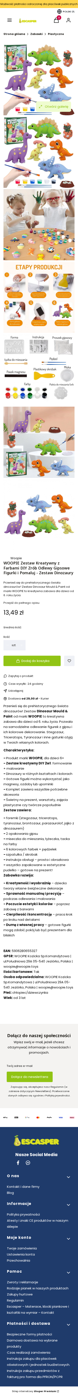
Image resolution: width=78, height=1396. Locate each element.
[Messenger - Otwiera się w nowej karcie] (28, 1162)
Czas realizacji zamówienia (28, 1352)
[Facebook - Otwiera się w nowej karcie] (18, 1162)
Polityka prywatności (23, 1214)
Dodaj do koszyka (35, 660)
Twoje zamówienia (22, 1248)
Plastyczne (56, 34)
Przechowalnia (18, 1260)
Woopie (16, 558)
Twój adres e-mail (19, 1066)
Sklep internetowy (34, 1391)
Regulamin (15, 1300)
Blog (10, 1192)
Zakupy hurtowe (20, 1294)
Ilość (6, 637)
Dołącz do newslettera (29, 1076)
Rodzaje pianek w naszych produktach (37, 1288)
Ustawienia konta (21, 1254)
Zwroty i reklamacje (22, 1282)
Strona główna (14, 34)
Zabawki (36, 34)
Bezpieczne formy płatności (29, 1334)
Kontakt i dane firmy (23, 1186)
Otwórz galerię (56, 106)
